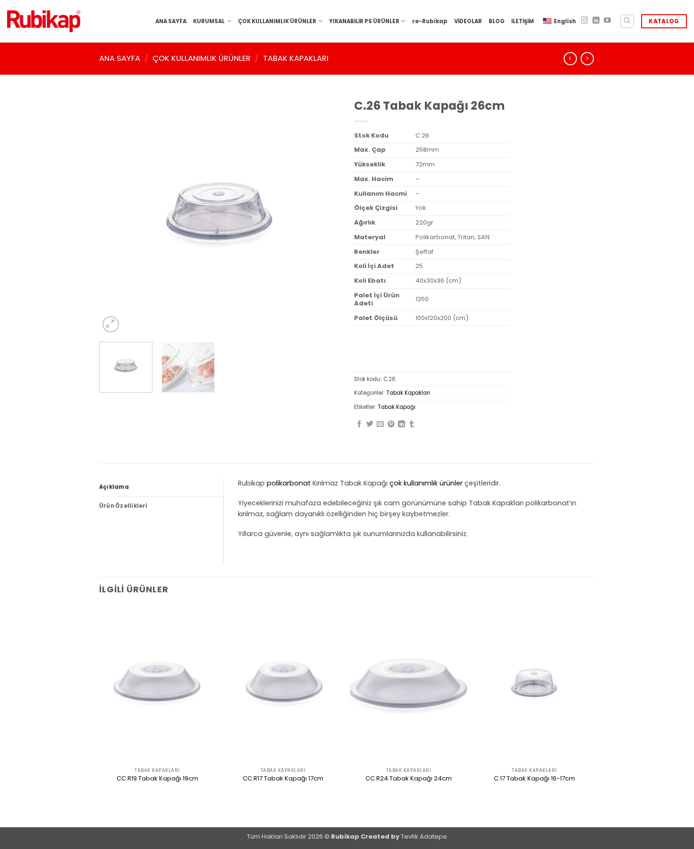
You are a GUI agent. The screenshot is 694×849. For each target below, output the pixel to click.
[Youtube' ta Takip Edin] (607, 21)
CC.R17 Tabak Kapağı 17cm (283, 779)
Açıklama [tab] (114, 487)
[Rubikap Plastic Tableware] (43, 21)
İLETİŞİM (522, 21)
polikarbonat (289, 483)
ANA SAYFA (170, 21)
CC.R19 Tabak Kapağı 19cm (157, 779)
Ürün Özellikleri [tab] (123, 506)
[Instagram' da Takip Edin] (584, 21)
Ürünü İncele (157, 795)
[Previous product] (587, 58)
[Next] (323, 214)
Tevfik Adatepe (424, 836)
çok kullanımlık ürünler (426, 483)
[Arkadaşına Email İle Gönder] (380, 424)
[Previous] (115, 214)
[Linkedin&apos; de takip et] (596, 21)
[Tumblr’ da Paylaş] (411, 424)
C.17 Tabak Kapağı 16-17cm (534, 779)
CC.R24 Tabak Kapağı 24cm (408, 779)
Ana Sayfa (119, 58)
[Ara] (627, 21)
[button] (110, 324)
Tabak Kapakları (296, 58)
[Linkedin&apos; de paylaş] (401, 424)
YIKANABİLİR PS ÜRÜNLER (364, 21)
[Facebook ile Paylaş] (359, 424)
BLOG (497, 21)
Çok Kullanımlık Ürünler (201, 58)
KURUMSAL (209, 21)
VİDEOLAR (468, 21)
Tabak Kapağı (396, 407)
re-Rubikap (430, 21)
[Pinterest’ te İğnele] (391, 424)
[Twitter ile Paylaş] (369, 424)
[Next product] (570, 58)
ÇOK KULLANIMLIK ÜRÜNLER (277, 21)
